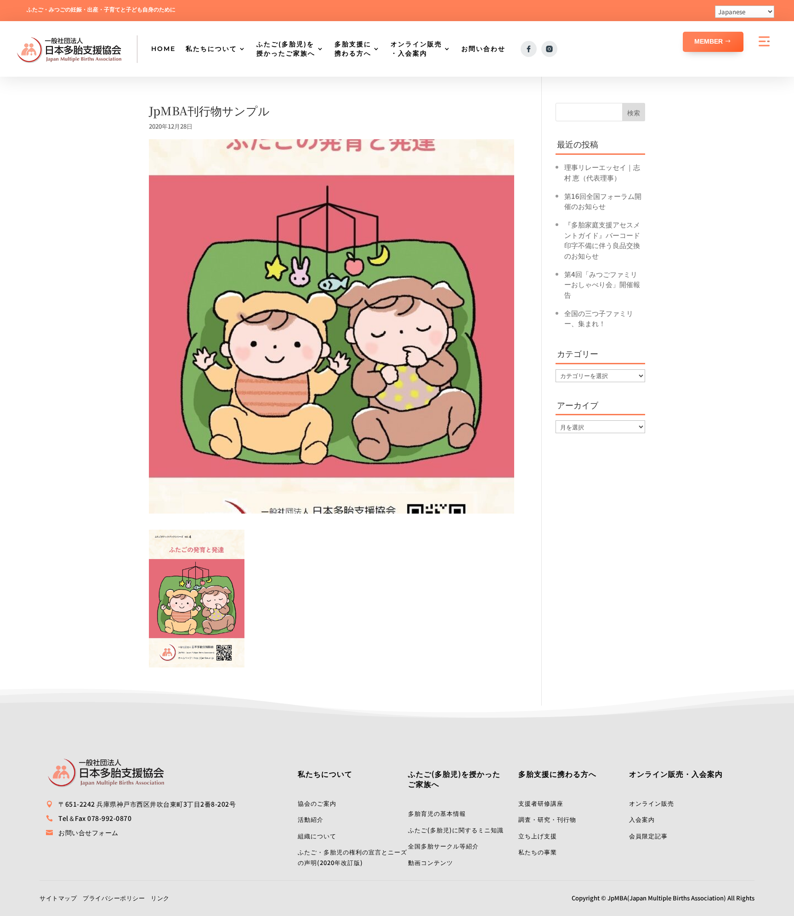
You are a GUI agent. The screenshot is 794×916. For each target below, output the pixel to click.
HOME (163, 49)
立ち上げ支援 (537, 835)
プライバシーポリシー (114, 897)
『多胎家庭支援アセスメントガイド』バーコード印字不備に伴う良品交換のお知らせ (602, 240)
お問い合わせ (483, 49)
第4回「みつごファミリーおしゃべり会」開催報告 (602, 284)
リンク (160, 897)
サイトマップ (58, 897)
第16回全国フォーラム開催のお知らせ (602, 201)
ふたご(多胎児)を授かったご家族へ (285, 48)
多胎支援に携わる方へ (353, 48)
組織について (317, 835)
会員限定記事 (648, 835)
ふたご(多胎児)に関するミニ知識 (456, 830)
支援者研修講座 (540, 803)
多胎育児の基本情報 (437, 813)
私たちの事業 (537, 852)
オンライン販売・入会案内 (416, 48)
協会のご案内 (317, 803)
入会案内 (642, 819)
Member (708, 41)
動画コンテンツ (430, 862)
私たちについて (211, 49)
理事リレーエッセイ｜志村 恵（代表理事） (602, 172)
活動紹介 (310, 819)
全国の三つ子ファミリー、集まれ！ (598, 318)
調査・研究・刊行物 (547, 819)
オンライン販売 (651, 803)
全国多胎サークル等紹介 (443, 846)
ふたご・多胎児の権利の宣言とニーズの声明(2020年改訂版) (352, 857)
